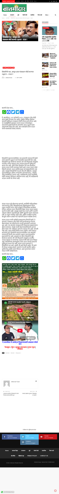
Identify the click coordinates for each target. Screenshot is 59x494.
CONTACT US (44, 456)
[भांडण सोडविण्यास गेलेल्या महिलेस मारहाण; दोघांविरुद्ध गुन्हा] (45, 83)
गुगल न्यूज (31, 347)
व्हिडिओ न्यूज (21, 456)
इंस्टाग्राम (24, 347)
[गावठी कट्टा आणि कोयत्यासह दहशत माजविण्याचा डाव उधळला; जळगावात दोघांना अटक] (45, 64)
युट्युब (18, 347)
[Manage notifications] (55, 490)
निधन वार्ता (31, 1)
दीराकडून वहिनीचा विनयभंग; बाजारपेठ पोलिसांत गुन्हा (53, 75)
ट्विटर (13, 347)
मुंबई (13, 67)
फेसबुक (7, 347)
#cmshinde (7, 353)
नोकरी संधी (25, 15)
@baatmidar (32, 429)
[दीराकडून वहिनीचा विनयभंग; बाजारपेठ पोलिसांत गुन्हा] (45, 75)
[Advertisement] (20, 53)
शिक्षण (28, 1)
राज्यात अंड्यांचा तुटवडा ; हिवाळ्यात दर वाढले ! (29, 394)
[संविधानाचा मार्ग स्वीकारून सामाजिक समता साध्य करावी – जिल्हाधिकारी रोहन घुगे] (45, 55)
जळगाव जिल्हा (15, 450)
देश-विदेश (4, 67)
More (35, 1)
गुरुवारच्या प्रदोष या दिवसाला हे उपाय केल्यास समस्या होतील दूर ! (11, 394)
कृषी (25, 1)
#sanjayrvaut (18, 353)
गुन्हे (18, 15)
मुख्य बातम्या (18, 1)
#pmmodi (12, 353)
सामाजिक (32, 15)
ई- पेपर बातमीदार (46, 27)
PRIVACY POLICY (32, 456)
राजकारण (22, 1)
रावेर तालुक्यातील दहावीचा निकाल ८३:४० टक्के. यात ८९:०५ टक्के (49, 39)
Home (5, 15)
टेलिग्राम (20, 349)
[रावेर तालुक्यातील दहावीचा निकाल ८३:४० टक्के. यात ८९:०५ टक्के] (49, 30)
